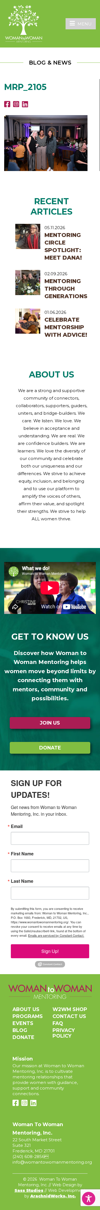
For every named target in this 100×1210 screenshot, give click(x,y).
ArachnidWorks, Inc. (53, 1196)
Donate (50, 748)
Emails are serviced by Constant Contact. (56, 935)
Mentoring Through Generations (65, 289)
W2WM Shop (69, 1009)
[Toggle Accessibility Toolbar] (88, 1198)
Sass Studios (28, 1190)
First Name (22, 853)
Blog (19, 1030)
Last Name (22, 881)
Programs (27, 1016)
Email (16, 826)
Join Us (50, 723)
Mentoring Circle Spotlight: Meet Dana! (63, 246)
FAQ (57, 1023)
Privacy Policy (63, 1033)
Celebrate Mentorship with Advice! (65, 327)
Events (22, 1023)
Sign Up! (50, 951)
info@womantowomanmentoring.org (52, 1162)
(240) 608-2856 (28, 1156)
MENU (85, 24)
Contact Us (69, 1016)
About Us (25, 1009)
